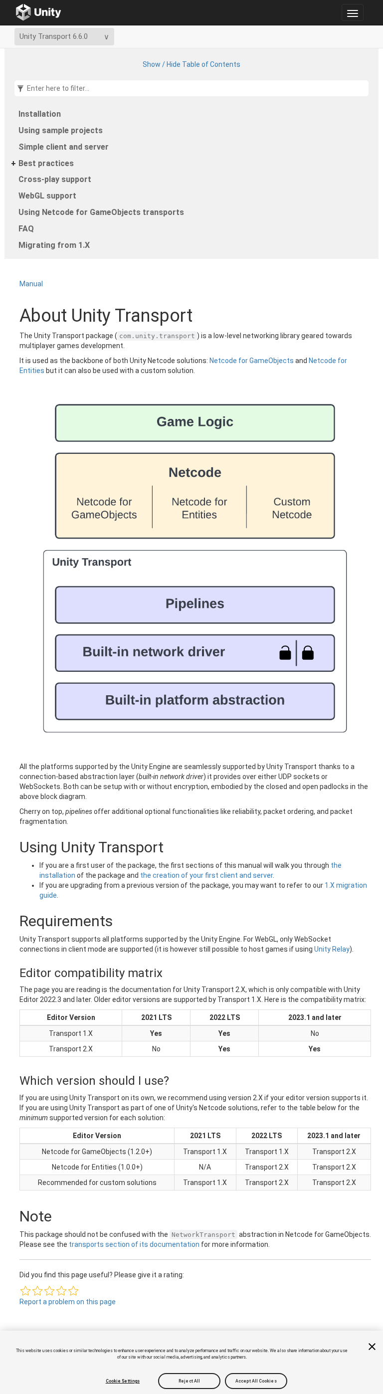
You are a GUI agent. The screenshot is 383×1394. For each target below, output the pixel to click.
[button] (25, 1291)
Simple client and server (63, 147)
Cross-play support (54, 179)
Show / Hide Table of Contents (191, 64)
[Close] (372, 1347)
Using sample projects (60, 130)
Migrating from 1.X (54, 245)
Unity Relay (332, 949)
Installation (39, 114)
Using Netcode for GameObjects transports (101, 212)
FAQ (26, 228)
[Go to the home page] (38, 12)
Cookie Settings (123, 1381)
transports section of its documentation (134, 1244)
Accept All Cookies (256, 1381)
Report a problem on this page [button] (67, 1302)
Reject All (189, 1381)
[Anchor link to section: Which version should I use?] (11, 1080)
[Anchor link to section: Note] (9, 1216)
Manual (31, 284)
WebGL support (47, 195)
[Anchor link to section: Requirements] (9, 921)
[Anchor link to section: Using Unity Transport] (9, 847)
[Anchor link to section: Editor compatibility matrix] (11, 973)
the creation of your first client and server (206, 875)
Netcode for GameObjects (251, 361)
